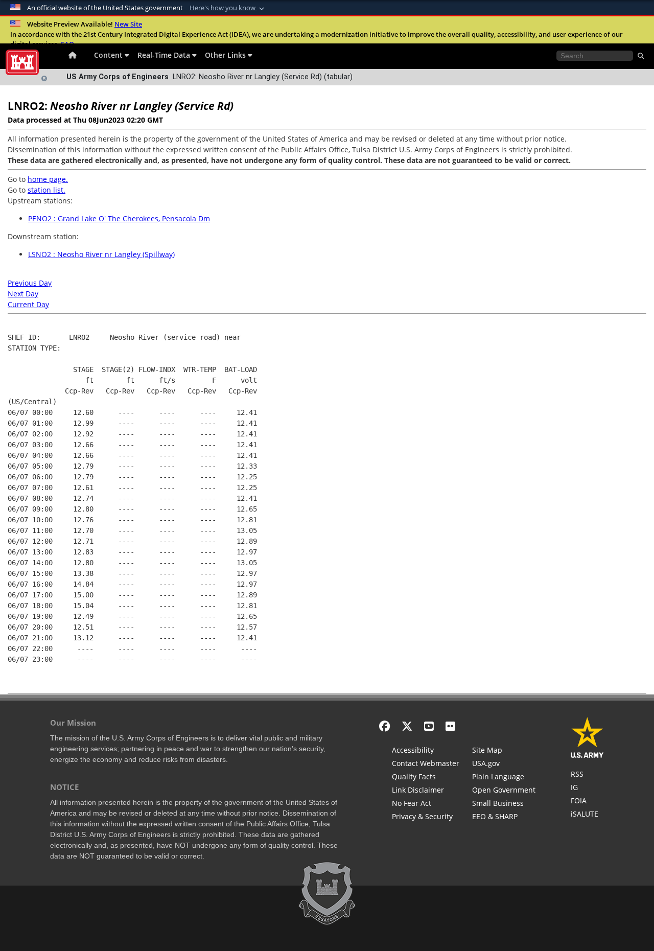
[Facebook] (384, 725)
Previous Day (30, 283)
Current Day (28, 304)
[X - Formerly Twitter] (407, 725)
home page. (48, 179)
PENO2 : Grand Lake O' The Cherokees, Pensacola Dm (119, 218)
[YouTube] (429, 725)
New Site (128, 24)
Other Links (226, 55)
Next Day (23, 293)
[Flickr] (450, 725)
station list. (46, 190)
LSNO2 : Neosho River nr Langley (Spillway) (101, 254)
